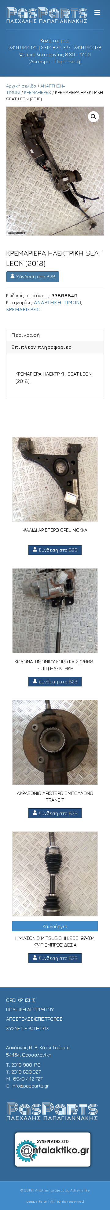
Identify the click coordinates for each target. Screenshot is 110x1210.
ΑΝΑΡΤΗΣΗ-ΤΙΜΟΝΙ (57, 302)
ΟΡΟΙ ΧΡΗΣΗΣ (20, 1000)
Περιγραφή (25, 335)
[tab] (55, 335)
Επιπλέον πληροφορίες (41, 347)
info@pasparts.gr (30, 1085)
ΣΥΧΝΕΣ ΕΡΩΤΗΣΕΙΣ (27, 1028)
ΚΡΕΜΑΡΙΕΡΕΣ (37, 92)
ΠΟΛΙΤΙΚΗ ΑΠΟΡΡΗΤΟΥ (30, 1009)
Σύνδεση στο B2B (35, 276)
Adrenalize (80, 1190)
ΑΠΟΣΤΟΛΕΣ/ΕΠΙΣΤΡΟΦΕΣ (34, 1019)
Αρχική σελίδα (21, 85)
